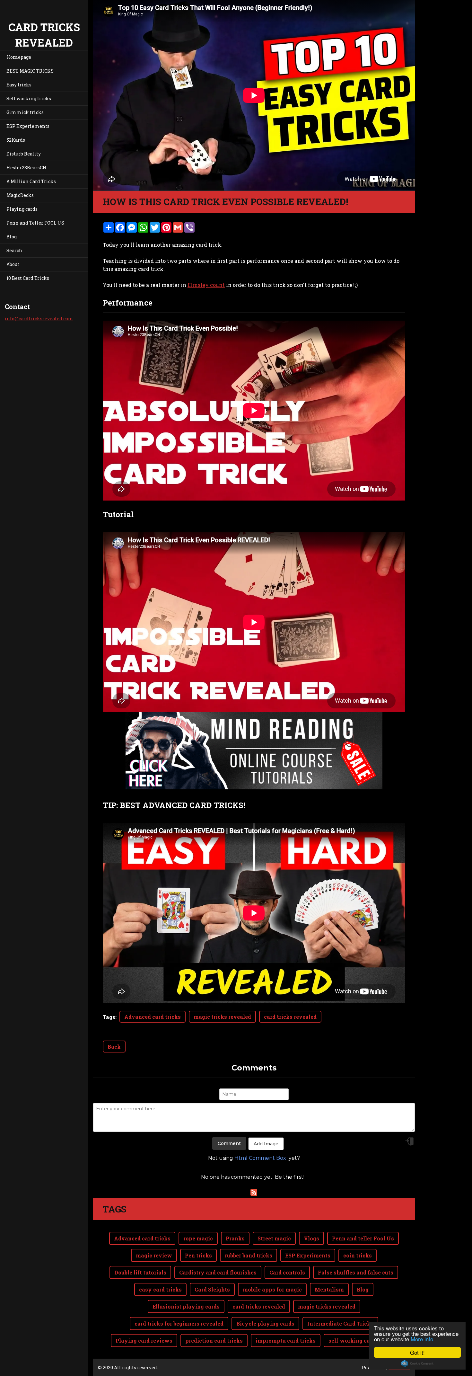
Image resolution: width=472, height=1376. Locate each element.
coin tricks (357, 1255)
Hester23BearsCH (26, 167)
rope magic (198, 1238)
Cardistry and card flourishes (218, 1272)
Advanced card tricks (152, 1016)
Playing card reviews (144, 1340)
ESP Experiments (307, 1255)
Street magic (274, 1238)
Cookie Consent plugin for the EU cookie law (417, 1363)
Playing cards (22, 209)
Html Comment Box (260, 1158)
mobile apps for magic (272, 1289)
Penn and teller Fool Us (363, 1238)
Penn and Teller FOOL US (35, 223)
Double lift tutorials (140, 1272)
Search (14, 250)
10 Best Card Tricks (27, 278)
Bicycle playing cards (265, 1323)
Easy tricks (18, 85)
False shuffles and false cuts (355, 1272)
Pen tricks (198, 1255)
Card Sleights (212, 1289)
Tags (109, 1017)
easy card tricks (160, 1289)
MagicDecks (20, 195)
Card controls (287, 1272)
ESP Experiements (27, 126)
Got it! (417, 1352)
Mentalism (329, 1289)
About (12, 264)
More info (422, 1339)
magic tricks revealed (222, 1016)
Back (114, 1046)
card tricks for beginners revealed (179, 1323)
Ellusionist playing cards (186, 1306)
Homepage (18, 57)
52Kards (15, 140)
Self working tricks (28, 98)
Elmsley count (206, 284)
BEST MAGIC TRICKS (30, 71)
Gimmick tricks (25, 112)
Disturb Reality (23, 154)
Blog (11, 237)
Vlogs (311, 1238)
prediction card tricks (214, 1340)
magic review (154, 1255)
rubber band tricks (248, 1255)
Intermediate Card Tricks (340, 1323)
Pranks (235, 1238)
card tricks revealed (290, 1016)
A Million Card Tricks (31, 181)
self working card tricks (360, 1340)
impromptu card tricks (286, 1340)
